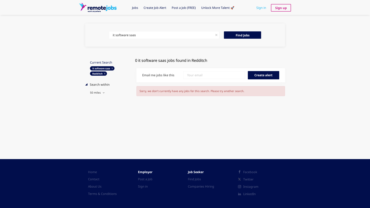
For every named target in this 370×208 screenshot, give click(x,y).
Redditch (97, 73)
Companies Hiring (201, 186)
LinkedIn (249, 194)
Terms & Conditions (102, 194)
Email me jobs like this (158, 75)
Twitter (248, 179)
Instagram (250, 187)
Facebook (250, 172)
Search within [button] (99, 84)
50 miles (96, 92)
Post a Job (145, 179)
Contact (93, 179)
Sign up (281, 8)
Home (92, 172)
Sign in (261, 8)
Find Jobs (243, 35)
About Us (95, 186)
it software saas (101, 68)
